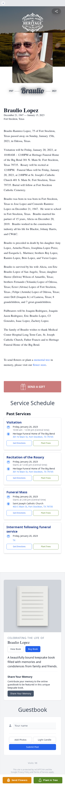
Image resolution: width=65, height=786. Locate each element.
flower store (39, 365)
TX (14, 540)
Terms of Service (41, 772)
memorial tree (42, 360)
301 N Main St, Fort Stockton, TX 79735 (33, 436)
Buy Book (33, 649)
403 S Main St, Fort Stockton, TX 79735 (33, 506)
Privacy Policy (24, 772)
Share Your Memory (20, 693)
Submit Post (32, 746)
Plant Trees (46, 443)
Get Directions (19, 443)
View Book (15, 649)
